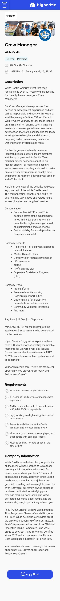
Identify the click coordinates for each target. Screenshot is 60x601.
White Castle (12, 52)
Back (12, 15)
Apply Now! (32, 574)
